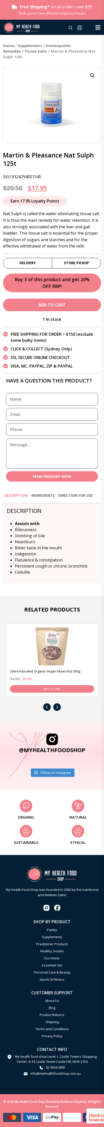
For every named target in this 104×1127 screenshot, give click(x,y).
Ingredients (43, 495)
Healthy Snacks (52, 951)
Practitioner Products (52, 944)
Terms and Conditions (52, 1029)
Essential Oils (52, 965)
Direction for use (75, 495)
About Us (52, 1000)
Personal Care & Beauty (52, 972)
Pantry (52, 930)
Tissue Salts (35, 51)
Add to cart (52, 305)
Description (16, 495)
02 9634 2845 (55, 1067)
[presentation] (47, 707)
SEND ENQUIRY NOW (52, 476)
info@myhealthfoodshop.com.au (55, 1073)
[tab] (16, 497)
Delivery (27, 262)
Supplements (30, 45)
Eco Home (52, 958)
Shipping (52, 1022)
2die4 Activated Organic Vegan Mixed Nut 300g (45, 671)
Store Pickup (76, 262)
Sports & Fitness (52, 979)
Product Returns (52, 1014)
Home (8, 45)
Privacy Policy (52, 1036)
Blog (52, 1007)
